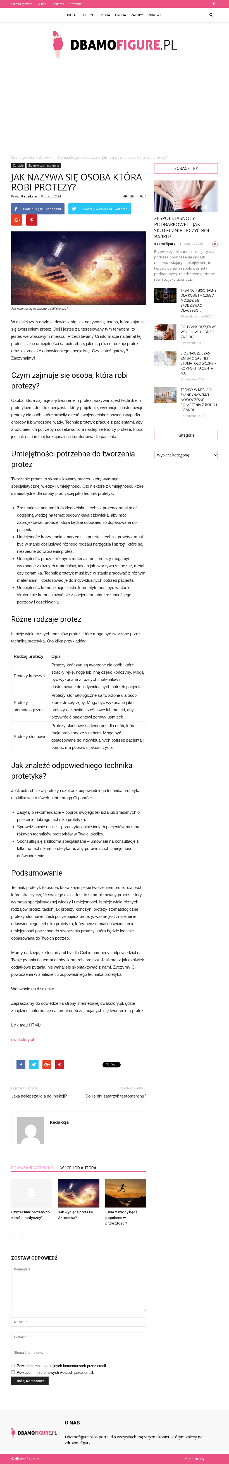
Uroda (120, 15)
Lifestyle (88, 15)
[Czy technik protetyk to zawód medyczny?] (31, 1193)
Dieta (71, 15)
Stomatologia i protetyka (43, 165)
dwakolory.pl (22, 1039)
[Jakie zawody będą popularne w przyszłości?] (125, 1193)
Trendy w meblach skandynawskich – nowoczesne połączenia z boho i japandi (199, 399)
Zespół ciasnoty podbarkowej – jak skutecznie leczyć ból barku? (182, 227)
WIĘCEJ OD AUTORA (78, 1168)
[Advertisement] (114, 109)
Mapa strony (194, 1458)
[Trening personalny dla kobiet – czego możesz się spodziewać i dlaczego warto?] (165, 295)
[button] (211, 15)
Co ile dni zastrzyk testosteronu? (115, 1096)
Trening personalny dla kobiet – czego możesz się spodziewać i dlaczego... (198, 300)
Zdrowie (155, 15)
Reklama (57, 4)
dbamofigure (164, 243)
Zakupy (137, 15)
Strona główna (21, 4)
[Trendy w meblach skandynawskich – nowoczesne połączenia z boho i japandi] (165, 395)
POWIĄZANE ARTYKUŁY (32, 1168)
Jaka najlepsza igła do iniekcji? (39, 1096)
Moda (105, 15)
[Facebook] (213, 4)
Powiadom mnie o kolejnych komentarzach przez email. (62, 1366)
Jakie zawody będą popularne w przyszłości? (121, 1217)
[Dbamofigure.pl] (114, 45)
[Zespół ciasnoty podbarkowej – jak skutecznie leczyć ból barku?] (186, 196)
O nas (42, 4)
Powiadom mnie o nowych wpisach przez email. (55, 1372)
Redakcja (29, 196)
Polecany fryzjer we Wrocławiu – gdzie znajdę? (198, 331)
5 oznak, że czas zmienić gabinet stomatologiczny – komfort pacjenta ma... (198, 363)
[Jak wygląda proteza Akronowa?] (78, 1193)
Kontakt (75, 4)
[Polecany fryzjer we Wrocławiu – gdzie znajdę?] (165, 332)
